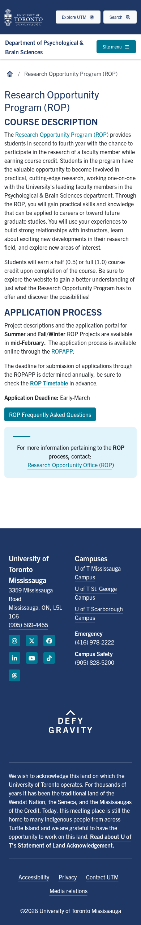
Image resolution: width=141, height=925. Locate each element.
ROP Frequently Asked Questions (50, 414)
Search (117, 17)
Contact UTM (102, 876)
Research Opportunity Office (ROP (69, 464)
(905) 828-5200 (94, 662)
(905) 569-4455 (28, 624)
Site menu (113, 46)
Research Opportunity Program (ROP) (61, 134)
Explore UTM (74, 17)
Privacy (68, 876)
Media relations (68, 890)
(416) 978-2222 (94, 642)
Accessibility (33, 876)
